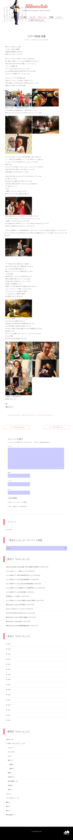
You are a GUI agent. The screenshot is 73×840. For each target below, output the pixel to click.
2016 (8, 689)
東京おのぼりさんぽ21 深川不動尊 (15, 604)
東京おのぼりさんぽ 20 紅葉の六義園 (16, 617)
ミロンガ (32, 17)
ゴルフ (10, 747)
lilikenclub (36, 6)
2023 (8, 654)
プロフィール (42, 17)
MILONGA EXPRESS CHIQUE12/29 (16, 613)
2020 (8, 669)
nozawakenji (44, 40)
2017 (8, 684)
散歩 (9, 760)
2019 (8, 674)
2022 (8, 659)
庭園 (11, 764)
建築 (11, 768)
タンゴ (37, 415)
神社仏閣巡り (11, 781)
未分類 (10, 777)
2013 (8, 705)
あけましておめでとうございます (15, 609)
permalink (49, 415)
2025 (8, 644)
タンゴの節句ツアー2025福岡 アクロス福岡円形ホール (21, 588)
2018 (8, 679)
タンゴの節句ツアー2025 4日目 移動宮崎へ (18, 579)
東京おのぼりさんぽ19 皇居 (13, 621)
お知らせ (14, 17)
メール (10, 481)
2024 (8, 649)
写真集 (51, 17)
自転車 (10, 785)
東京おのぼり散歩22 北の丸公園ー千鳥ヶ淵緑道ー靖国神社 (22, 567)
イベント (59, 17)
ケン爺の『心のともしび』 (36, 20)
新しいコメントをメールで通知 (18, 502)
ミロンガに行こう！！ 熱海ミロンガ (16, 571)
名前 (9, 472)
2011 (8, 715)
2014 (8, 700)
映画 (9, 773)
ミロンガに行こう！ (11, 798)
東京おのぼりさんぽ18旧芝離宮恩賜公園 (17, 625)
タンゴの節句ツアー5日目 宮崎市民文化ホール (19, 575)
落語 (9, 789)
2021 (8, 664)
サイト (9, 489)
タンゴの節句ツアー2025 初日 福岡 (16, 592)
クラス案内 (23, 17)
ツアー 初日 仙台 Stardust (17, 427)
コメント (10, 446)
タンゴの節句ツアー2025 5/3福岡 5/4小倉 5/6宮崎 (20, 600)
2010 (8, 720)
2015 (8, 694)
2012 (8, 710)
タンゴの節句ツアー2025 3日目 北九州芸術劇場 (19, 583)
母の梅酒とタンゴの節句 (13, 596)
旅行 (7, 810)
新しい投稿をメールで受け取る (18, 506)
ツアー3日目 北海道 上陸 (56, 427)
